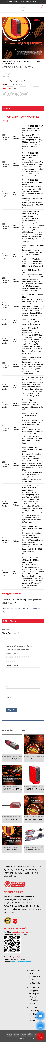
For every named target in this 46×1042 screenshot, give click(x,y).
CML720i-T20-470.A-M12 (13, 85)
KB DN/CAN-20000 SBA (34, 819)
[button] (4, 8)
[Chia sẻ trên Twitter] (13, 94)
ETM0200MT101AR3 (34, 850)
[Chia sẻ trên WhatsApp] (4, 94)
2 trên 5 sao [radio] (10, 657)
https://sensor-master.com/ (21, 962)
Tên (8, 686)
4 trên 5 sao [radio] (25, 657)
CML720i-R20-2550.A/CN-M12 (34, 759)
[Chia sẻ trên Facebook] (9, 94)
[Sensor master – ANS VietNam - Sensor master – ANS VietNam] (23, 8)
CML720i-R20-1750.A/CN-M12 (12, 819)
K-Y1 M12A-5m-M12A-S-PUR (11, 789)
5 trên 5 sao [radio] (10, 661)
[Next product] (4, 75)
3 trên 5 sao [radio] (17, 657)
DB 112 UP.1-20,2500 (12, 759)
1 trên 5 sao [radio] (6, 657)
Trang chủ (7, 61)
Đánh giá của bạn (13, 653)
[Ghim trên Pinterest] (22, 94)
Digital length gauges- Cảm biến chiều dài (23, 81)
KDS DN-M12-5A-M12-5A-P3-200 (34, 789)
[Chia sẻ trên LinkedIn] (26, 94)
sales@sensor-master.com (13, 608)
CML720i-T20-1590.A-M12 (11, 850)
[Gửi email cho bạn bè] (17, 94)
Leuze (14, 88)
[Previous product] (8, 75)
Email (8, 698)
